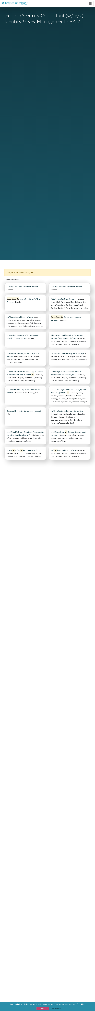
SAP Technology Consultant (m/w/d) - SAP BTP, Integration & (68, 391)
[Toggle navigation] (90, 3)
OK (42, 1008)
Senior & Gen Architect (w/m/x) (22, 450)
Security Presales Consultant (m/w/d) (22, 286)
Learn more (56, 1008)
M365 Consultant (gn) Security (63, 299)
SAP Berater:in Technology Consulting (67, 411)
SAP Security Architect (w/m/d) (20, 317)
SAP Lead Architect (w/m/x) (64, 450)
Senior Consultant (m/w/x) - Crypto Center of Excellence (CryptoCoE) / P (25, 373)
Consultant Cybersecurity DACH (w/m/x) (67, 353)
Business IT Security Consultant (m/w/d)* (24, 411)
